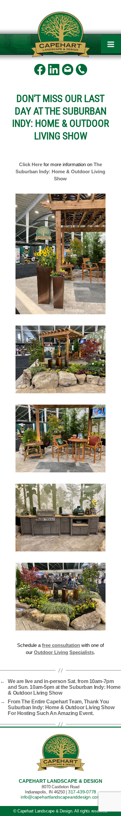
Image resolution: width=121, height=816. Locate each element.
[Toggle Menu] (111, 44)
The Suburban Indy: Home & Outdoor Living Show (60, 171)
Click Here (30, 164)
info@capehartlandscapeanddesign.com (60, 797)
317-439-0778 (82, 791)
